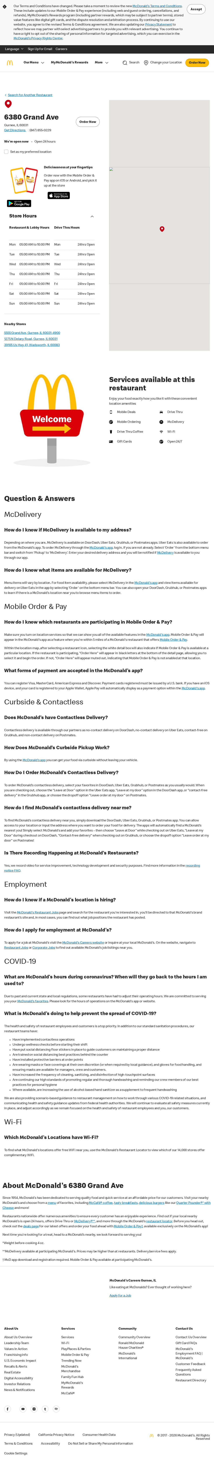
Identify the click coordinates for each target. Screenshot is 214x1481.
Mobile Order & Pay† (128, 1226)
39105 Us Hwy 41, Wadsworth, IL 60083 (32, 345)
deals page (31, 1226)
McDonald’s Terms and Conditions (157, 6)
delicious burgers (151, 1203)
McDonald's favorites (32, 1001)
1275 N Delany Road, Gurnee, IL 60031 (30, 339)
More (99, 62)
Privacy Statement (158, 25)
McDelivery (165, 553)
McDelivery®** (84, 1221)
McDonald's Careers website (83, 943)
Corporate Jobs (43, 948)
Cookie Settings (15, 1453)
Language (12, 49)
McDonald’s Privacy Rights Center (38, 38)
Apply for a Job (120, 1296)
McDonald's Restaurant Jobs (38, 913)
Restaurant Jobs (16, 948)
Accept (196, 9)
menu (52, 1203)
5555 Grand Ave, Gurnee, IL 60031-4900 (32, 333)
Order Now (197, 63)
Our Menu (31, 62)
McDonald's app (101, 548)
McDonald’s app (34, 760)
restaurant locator (159, 1221)
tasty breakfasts (126, 1203)
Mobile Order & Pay (173, 640)
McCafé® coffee (101, 1203)
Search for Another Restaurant (30, 95)
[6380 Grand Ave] (162, 229)
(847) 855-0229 (40, 130)
